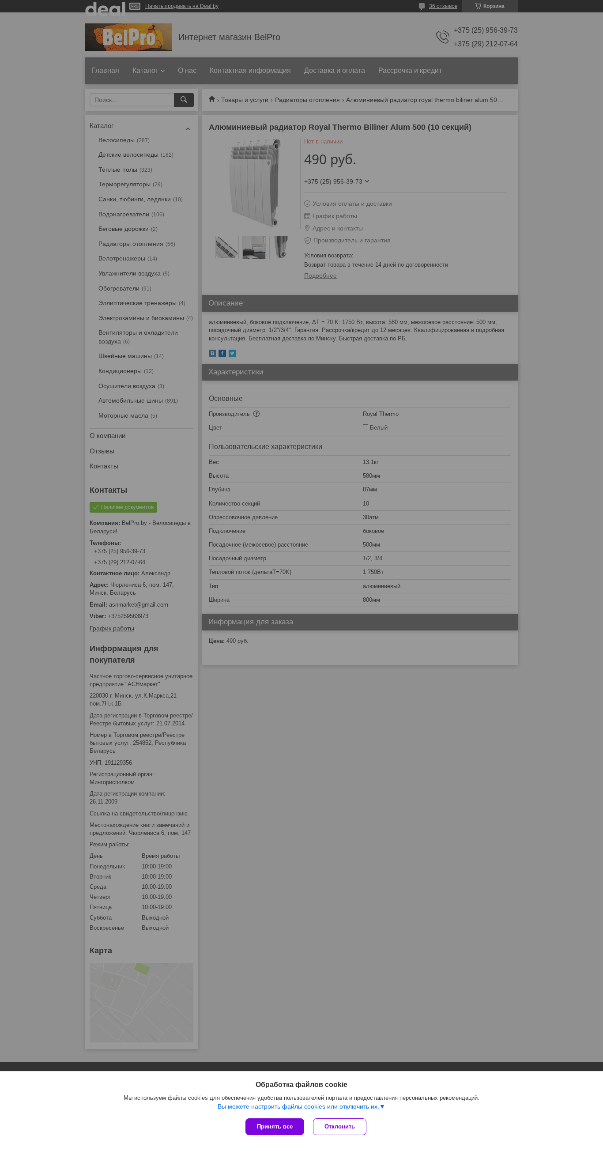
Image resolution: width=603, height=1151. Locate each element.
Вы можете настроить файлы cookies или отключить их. (298, 1106)
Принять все (275, 1126)
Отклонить (339, 1126)
